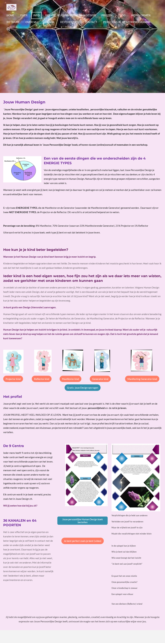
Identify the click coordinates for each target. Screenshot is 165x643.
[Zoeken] (8, 29)
